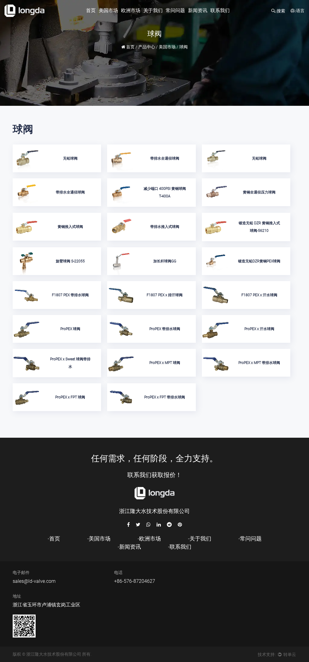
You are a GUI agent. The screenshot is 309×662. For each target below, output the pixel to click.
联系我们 (220, 10)
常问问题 (175, 10)
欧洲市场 (130, 10)
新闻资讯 (197, 10)
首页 (91, 10)
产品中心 (146, 46)
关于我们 (153, 10)
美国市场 (108, 10)
